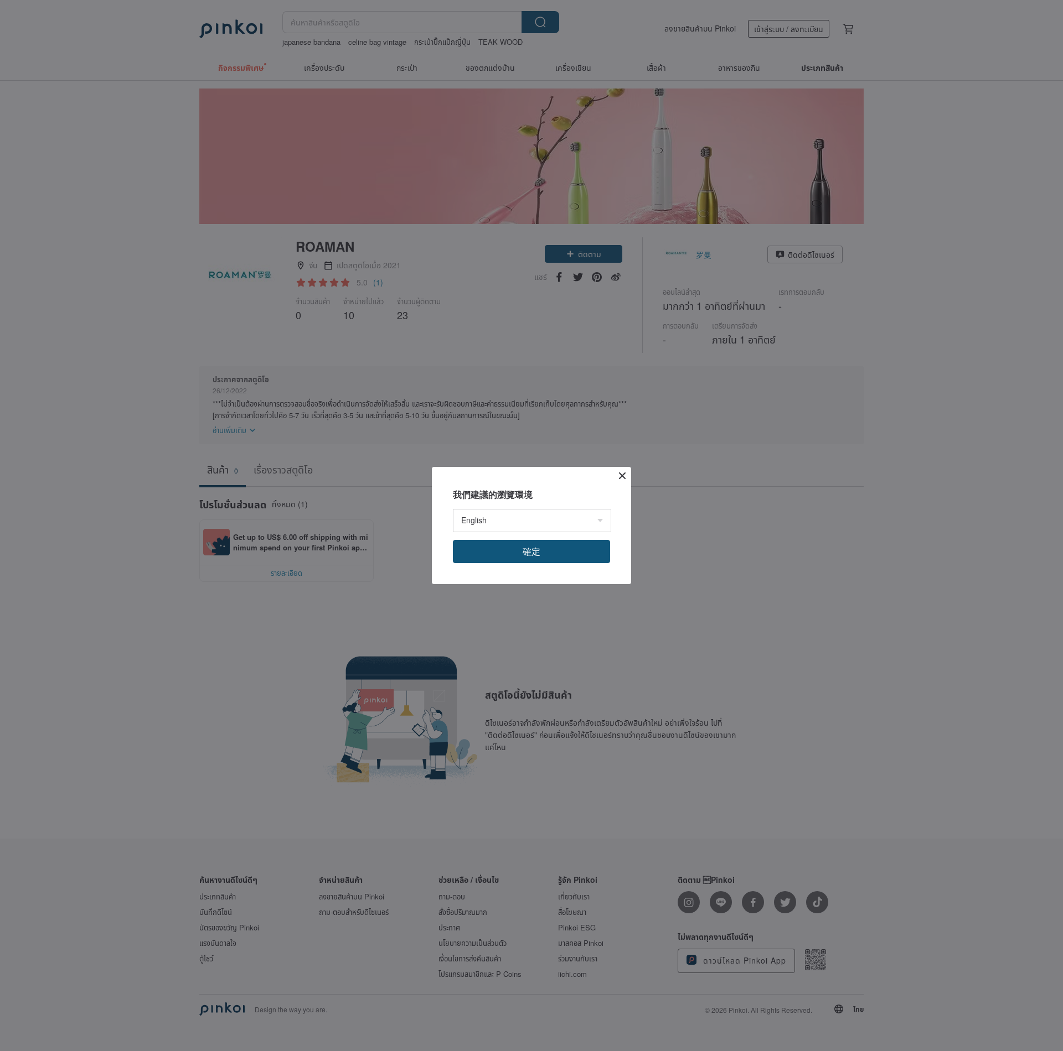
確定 (531, 551)
